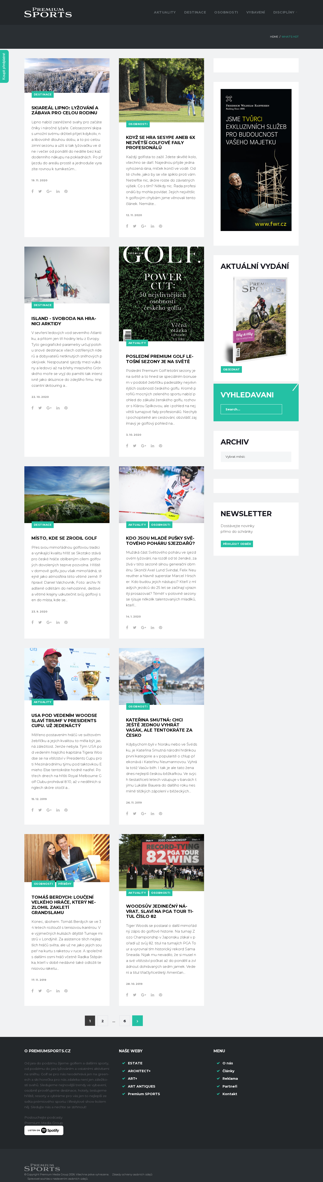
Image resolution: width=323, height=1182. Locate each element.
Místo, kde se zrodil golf (64, 538)
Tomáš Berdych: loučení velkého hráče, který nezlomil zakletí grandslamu (63, 905)
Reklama (230, 1078)
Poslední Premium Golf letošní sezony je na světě (159, 359)
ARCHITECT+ (139, 1071)
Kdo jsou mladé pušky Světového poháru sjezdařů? (160, 541)
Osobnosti (226, 12)
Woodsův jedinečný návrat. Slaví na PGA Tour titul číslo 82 (159, 911)
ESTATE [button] (135, 1063)
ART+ (132, 1078)
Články (228, 1071)
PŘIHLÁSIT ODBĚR (237, 544)
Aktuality (165, 12)
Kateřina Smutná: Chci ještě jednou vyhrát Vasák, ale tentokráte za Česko (159, 727)
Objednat (231, 369)
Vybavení (255, 12)
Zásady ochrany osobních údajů (132, 1174)
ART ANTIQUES (141, 1086)
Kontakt (230, 1094)
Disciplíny (284, 12)
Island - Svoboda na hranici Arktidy (63, 321)
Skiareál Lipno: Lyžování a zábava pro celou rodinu (64, 110)
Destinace (195, 12)
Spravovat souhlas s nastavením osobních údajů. (57, 1178)
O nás (228, 1063)
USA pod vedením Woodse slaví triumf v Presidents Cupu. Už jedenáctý (64, 720)
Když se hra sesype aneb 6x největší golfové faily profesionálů (160, 142)
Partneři (230, 1086)
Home (274, 36)
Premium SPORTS (144, 1094)
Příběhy (65, 883)
